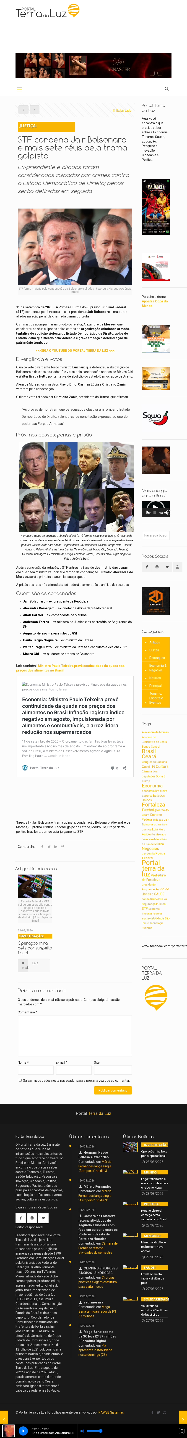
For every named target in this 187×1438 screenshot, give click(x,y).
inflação (158, 819)
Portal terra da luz (153, 868)
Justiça (146, 829)
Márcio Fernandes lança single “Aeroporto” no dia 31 (95, 1166)
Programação (150, 889)
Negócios (150, 848)
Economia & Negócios (157, 668)
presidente (149, 884)
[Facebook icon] (152, 1412)
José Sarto (161, 824)
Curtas (154, 650)
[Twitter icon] (158, 1412)
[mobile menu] (19, 89)
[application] (156, 509)
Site (97, 1062)
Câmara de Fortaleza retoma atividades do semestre (98, 1248)
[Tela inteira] (168, 512)
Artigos (154, 642)
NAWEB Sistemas (111, 1412)
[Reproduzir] (147, 512)
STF (145, 909)
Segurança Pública (154, 904)
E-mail (61, 1062)
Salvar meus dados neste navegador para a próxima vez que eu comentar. (76, 1080)
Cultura (162, 766)
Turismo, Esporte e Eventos (156, 698)
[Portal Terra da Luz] (48, 10)
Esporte (147, 795)
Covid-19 (148, 767)
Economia (152, 785)
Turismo (147, 928)
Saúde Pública (158, 899)
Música (159, 844)
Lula (155, 829)
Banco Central (151, 746)
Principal (155, 685)
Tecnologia (157, 923)
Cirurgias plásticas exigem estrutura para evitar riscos (97, 1282)
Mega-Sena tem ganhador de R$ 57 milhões (97, 1311)
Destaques (157, 658)
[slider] (154, 512)
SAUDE (159, 894)
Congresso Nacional (155, 762)
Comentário (27, 1012)
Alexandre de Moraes (155, 732)
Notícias (155, 678)
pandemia (148, 853)
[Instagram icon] (164, 1412)
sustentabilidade (153, 918)
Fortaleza (153, 804)
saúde (145, 899)
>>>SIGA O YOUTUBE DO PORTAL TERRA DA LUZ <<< (75, 350)
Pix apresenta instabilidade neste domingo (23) (95, 1350)
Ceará (149, 756)
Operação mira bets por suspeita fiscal (35, 944)
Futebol (148, 810)
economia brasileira (154, 791)
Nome (23, 1062)
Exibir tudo (123, 110)
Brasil (149, 751)
